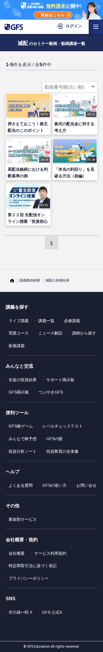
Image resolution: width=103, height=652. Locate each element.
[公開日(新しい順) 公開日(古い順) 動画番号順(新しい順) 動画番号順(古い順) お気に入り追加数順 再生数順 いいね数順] (69, 87)
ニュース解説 (50, 333)
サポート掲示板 (60, 379)
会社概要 (17, 553)
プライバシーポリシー (29, 578)
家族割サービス (23, 519)
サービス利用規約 (50, 553)
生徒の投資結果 (23, 379)
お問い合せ (86, 485)
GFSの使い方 (54, 485)
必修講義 (72, 320)
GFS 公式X (52, 612)
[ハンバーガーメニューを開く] (96, 27)
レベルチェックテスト (63, 426)
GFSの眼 (54, 438)
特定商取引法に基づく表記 (33, 565)
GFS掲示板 (19, 392)
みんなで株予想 (23, 438)
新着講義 (17, 345)
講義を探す (17, 307)
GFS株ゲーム (21, 426)
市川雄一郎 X (20, 612)
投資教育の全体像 (62, 451)
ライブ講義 (19, 320)
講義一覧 (46, 320)
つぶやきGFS (51, 392)
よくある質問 (21, 485)
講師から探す (84, 333)
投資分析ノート (23, 451)
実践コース (19, 333)
